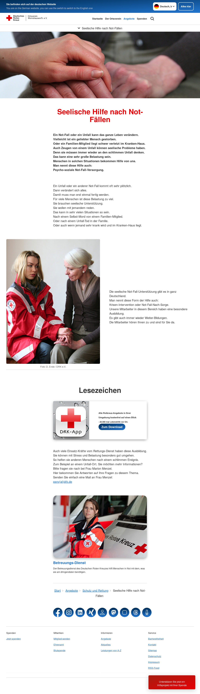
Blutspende (59, 650)
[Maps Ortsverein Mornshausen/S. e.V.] (102, 612)
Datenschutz (154, 656)
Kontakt (152, 644)
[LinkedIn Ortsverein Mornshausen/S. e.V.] (80, 612)
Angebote (129, 18)
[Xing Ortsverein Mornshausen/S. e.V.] (91, 612)
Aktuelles (106, 644)
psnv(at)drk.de (62, 481)
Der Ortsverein (113, 18)
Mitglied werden (62, 638)
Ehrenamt (59, 644)
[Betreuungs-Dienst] (100, 526)
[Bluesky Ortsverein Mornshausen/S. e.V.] (124, 612)
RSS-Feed (153, 668)
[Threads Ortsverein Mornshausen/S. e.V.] (135, 612)
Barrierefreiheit (156, 638)
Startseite (97, 18)
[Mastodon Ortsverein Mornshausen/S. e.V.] (113, 612)
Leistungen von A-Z (111, 650)
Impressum (154, 662)
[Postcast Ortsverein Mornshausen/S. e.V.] (147, 612)
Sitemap (152, 650)
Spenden (142, 18)
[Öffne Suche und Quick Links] (152, 18)
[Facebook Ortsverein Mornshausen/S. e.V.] (58, 612)
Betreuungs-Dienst (69, 562)
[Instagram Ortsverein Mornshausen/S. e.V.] (69, 612)
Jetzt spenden (13, 638)
